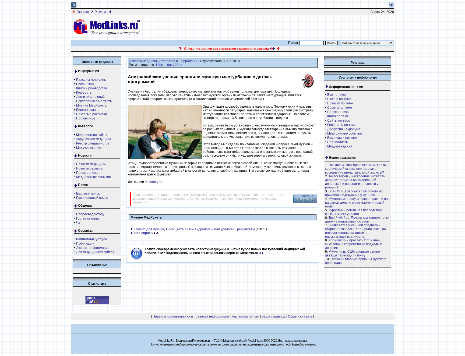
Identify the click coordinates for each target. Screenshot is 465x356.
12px (159, 65)
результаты (246, 229)
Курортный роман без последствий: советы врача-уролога (354, 212)
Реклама (101, 12)
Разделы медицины (91, 80)
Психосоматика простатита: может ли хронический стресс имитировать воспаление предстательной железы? (356, 168)
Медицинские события (93, 177)
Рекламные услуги (245, 316)
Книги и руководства (91, 88)
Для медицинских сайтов (95, 252)
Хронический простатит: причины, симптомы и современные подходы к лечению (353, 244)
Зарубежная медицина (93, 139)
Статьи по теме (339, 99)
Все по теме (336, 95)
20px (178, 65)
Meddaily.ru (153, 182)
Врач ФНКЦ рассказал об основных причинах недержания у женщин (354, 193)
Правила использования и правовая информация (191, 316)
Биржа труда (86, 110)
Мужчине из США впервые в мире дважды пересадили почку (352, 253)
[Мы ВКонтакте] (73, 6)
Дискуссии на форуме (343, 129)
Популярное (85, 118)
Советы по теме (339, 108)
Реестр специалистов (92, 143)
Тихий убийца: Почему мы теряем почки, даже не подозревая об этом (357, 219)
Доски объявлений (90, 97)
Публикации (85, 243)
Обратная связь (300, 316)
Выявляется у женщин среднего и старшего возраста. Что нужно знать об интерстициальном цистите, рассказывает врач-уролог (355, 230)
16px (168, 65)
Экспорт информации (93, 248)
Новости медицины (91, 164)
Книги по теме (338, 116)
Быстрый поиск (88, 193)
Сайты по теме (338, 120)
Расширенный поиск (92, 198)
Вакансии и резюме (342, 138)
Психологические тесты (94, 101)
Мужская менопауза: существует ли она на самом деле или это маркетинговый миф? (357, 202)
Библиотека (85, 84)
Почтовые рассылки (91, 114)
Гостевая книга (87, 218)
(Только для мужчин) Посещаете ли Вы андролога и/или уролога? (184, 229)
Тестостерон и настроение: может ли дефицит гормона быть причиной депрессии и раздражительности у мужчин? (355, 181)
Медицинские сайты (91, 135)
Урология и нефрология (179, 61)
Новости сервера (89, 168)
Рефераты (84, 92)
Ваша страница (274, 316)
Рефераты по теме (341, 125)
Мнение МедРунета (91, 105)
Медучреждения (88, 148)
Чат (79, 223)
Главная (82, 12)
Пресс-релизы (87, 173)
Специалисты (337, 142)
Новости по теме (340, 103)
